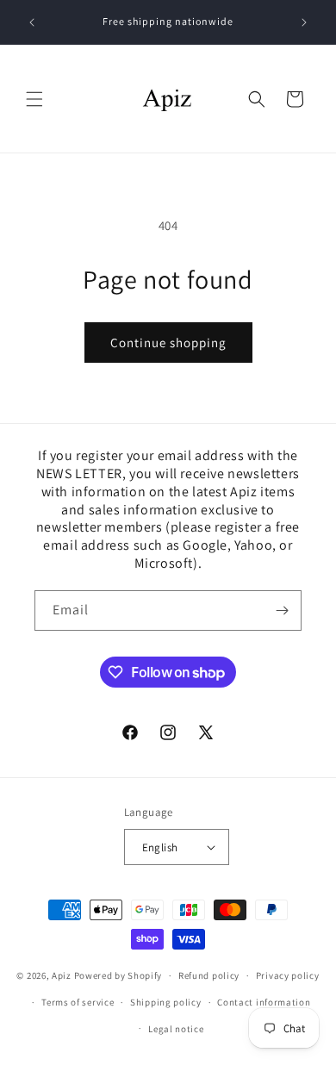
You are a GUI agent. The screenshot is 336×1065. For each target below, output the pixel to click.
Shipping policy (166, 1002)
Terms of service (77, 1002)
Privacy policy (288, 975)
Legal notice (175, 1029)
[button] (34, 99)
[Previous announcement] (32, 22)
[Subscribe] (282, 610)
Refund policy (209, 975)
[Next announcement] (304, 22)
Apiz (62, 975)
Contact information (263, 1002)
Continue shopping (168, 342)
